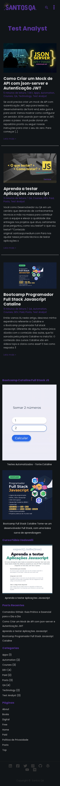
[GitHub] (40, 766)
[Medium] (34, 769)
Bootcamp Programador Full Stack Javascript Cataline (29, 299)
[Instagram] (33, 766)
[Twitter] (25, 766)
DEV (30, 92)
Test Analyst (40, 96)
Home (5, 729)
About (5, 709)
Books (5, 714)
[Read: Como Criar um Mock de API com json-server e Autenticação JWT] (30, 57)
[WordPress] (48, 766)
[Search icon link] (47, 8)
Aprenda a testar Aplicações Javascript (26, 191)
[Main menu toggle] (54, 7)
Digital (6, 719)
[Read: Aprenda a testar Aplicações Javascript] (30, 168)
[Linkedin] (10, 766)
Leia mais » (10, 139)
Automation (47, 92)
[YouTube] (27, 769)
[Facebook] (18, 766)
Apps (37, 92)
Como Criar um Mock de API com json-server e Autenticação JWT (28, 83)
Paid (51, 198)
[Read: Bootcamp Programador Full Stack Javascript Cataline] (30, 275)
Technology (25, 96)
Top (4, 750)
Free (4, 724)
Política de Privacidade (15, 739)
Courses (8, 96)
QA (15, 96)
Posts (7, 201)
